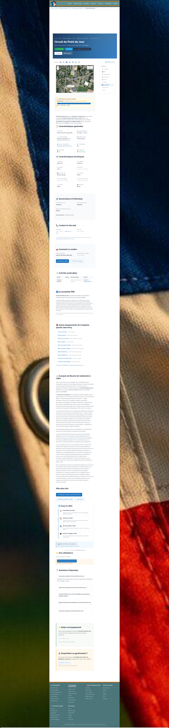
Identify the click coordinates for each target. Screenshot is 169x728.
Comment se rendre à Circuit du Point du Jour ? (72, 576)
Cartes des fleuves (55, 694)
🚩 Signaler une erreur (80, 550)
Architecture (53, 712)
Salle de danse (62, 341)
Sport (56, 8)
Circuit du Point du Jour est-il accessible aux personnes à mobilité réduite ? (74, 595)
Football (104, 690)
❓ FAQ (103, 90)
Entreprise (100, 3)
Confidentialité (71, 712)
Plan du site (70, 719)
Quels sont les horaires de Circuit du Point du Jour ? (73, 587)
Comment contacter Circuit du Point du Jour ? (71, 611)
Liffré (70, 8)
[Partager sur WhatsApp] (69, 62)
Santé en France (54, 717)
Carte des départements (56, 692)
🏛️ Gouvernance (105, 76)
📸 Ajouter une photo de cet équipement (67, 543)
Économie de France (55, 715)
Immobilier (86, 3)
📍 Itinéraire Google (76, 261)
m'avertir (73, 641)
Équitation (105, 698)
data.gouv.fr (64, 436)
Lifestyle (115, 3)
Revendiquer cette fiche (64, 662)
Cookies (70, 715)
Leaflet (75, 92)
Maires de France (72, 691)
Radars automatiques (90, 694)
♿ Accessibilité (105, 84)
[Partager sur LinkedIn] (66, 62)
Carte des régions (55, 690)
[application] (75, 79)
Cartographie (108, 3)
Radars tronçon (89, 698)
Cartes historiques (55, 698)
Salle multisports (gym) (64, 348)
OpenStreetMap (59, 238)
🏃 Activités (104, 82)
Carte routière (88, 690)
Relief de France (54, 700)
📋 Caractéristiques (106, 74)
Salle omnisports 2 (63, 355)
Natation (105, 694)
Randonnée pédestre (63, 8)
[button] (75, 79)
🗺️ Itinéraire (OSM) (62, 261)
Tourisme (70, 3)
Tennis (104, 692)
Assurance (93, 3)
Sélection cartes (54, 687)
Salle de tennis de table (64, 345)
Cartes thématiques (55, 719)
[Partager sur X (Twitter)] (63, 62)
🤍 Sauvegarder (67, 53)
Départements (71, 697)
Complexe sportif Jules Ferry (78, 8)
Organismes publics (72, 693)
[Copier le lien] (76, 62)
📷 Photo (104, 71)
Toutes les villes (71, 689)
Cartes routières (89, 692)
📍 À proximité (105, 87)
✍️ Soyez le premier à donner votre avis (67, 561)
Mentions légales (72, 710)
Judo (104, 696)
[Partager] (79, 62)
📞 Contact (104, 79)
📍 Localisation (105, 69)
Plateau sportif (62, 335)
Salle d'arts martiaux (63, 338)
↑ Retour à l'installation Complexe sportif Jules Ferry (69, 365)
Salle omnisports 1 (63, 351)
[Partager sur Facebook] (60, 62)
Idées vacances (54, 710)
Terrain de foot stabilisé (64, 361)
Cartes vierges (54, 696)
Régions (70, 695)
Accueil (52, 8)
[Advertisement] (89, 19)
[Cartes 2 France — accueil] (53, 3)
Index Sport (80, 499)
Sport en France (106, 687)
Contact (70, 717)
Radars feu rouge (89, 696)
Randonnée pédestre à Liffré (65, 499)
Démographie (71, 702)
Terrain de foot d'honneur (65, 358)
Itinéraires (88, 687)
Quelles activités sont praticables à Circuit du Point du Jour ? (75, 603)
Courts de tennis (62, 332)
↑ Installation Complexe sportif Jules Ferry (69, 494)
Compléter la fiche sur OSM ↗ (69, 238)
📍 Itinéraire (58, 53)
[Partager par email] (72, 62)
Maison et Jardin (78, 3)
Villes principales (72, 700)
